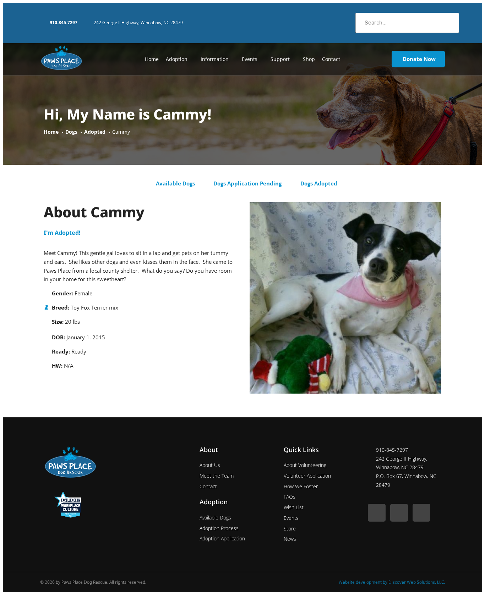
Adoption (176, 59)
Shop (309, 59)
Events (249, 59)
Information (215, 59)
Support (280, 59)
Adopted (67, 233)
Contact (331, 59)
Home (152, 59)
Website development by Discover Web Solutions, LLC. (392, 582)
